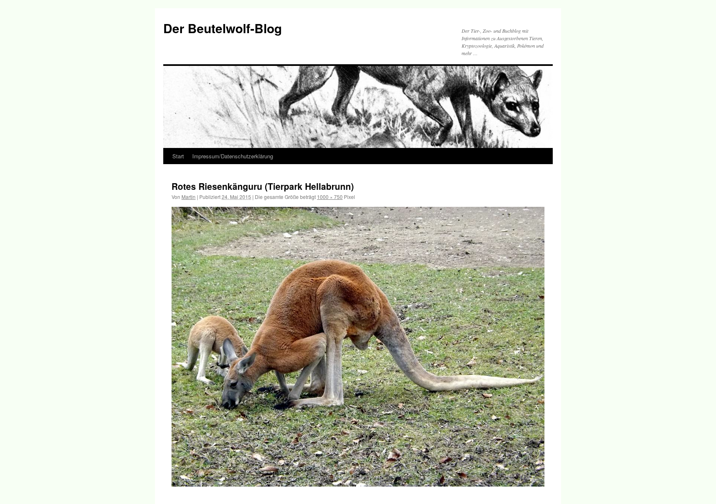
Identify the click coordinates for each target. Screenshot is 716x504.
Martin (188, 196)
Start (178, 156)
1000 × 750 (330, 196)
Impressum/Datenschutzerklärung (232, 156)
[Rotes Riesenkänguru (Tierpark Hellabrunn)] (358, 347)
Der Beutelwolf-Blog (222, 28)
